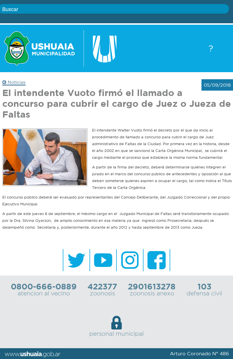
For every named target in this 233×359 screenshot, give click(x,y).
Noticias (16, 82)
